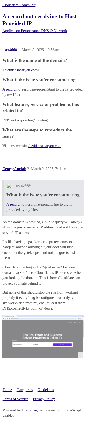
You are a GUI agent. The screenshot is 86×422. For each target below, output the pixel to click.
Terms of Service (15, 399)
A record (9, 89)
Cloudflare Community (19, 5)
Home (7, 390)
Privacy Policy (44, 399)
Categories (25, 390)
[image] (43, 336)
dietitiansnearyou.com (21, 70)
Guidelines (46, 390)
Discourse (29, 410)
